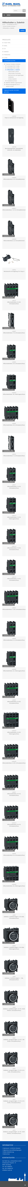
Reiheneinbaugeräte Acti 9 (13, 84)
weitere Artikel (10, 86)
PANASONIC (7, 54)
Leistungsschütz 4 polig (13, 68)
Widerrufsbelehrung (8, 1152)
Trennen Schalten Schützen (9, 26)
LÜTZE (5, 57)
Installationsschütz (12, 81)
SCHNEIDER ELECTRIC (12, 24)
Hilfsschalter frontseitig (14, 73)
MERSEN (6, 51)
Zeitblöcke (11, 77)
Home (3, 24)
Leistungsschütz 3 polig (13, 66)
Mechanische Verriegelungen (16, 75)
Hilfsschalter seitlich (13, 71)
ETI (5, 48)
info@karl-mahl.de (7, 1170)
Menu (8, 15)
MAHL (5, 45)
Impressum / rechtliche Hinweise (11, 1148)
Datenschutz (6, 1154)
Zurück (22, 30)
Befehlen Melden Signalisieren (14, 82)
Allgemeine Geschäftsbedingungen (12, 1150)
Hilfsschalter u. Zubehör (8, 28)
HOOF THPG (7, 42)
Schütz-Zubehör (12, 79)
